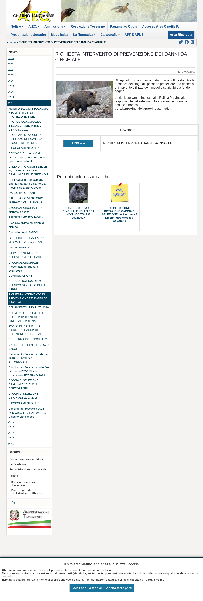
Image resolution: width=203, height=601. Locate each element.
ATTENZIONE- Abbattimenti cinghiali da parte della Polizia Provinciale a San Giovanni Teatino (27, 184)
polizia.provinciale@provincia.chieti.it (142, 108)
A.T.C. (34, 28)
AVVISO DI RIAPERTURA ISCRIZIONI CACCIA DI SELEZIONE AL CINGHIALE (26, 330)
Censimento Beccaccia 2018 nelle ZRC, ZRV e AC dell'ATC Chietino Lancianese (27, 412)
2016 (11, 427)
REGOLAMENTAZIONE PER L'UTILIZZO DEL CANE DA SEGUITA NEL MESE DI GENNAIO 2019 (26, 139)
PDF (80, 143)
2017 (11, 421)
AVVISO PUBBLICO (21, 247)
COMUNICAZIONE (20, 275)
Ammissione (55, 28)
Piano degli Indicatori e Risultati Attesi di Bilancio (26, 491)
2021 (11, 86)
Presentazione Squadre (28, 34)
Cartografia (111, 36)
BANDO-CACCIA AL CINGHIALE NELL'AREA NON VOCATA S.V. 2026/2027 (78, 212)
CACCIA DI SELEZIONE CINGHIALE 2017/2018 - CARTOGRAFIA (24, 384)
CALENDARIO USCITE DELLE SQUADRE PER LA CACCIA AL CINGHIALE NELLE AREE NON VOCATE (28, 170)
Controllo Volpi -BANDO (23, 232)
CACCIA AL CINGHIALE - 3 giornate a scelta (25, 209)
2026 (11, 58)
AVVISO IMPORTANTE (23, 192)
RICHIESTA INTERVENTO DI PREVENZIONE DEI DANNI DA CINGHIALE (28, 298)
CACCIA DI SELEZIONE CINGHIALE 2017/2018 (23, 395)
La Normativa (85, 36)
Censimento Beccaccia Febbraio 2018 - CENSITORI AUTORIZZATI (29, 358)
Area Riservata (181, 34)
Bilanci (14, 475)
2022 (11, 80)
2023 (11, 75)
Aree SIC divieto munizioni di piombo (26, 224)
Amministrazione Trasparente (28, 469)
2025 (11, 64)
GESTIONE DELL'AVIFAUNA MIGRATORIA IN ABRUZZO (26, 240)
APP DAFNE (134, 34)
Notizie (18, 28)
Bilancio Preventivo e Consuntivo (24, 483)
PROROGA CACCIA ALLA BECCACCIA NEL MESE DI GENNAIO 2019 (25, 125)
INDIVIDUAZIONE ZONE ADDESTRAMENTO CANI (25, 255)
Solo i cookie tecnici (87, 588)
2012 (11, 444)
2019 (11, 97)
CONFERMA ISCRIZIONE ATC (28, 339)
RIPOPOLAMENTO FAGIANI (26, 217)
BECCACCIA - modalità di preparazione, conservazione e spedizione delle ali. (28, 157)
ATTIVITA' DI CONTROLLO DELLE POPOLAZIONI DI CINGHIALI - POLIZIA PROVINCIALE (26, 317)
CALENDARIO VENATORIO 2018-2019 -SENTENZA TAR (27, 200)
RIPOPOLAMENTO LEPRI (25, 147)
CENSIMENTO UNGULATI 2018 (29, 307)
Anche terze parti (119, 588)
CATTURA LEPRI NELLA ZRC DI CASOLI (29, 346)
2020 (11, 91)
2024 (11, 69)
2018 (11, 103)
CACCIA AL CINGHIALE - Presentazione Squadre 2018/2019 (24, 266)
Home (12, 42)
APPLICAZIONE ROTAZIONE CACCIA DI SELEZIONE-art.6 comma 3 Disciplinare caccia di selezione (119, 214)
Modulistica (59, 34)
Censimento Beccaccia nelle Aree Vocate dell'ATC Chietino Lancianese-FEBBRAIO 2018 (29, 371)
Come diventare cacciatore (26, 459)
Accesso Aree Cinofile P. (160, 26)
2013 (11, 438)
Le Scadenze (18, 464)
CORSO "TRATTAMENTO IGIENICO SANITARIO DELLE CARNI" (27, 285)
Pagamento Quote (123, 26)
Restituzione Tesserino (88, 26)
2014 (11, 432)
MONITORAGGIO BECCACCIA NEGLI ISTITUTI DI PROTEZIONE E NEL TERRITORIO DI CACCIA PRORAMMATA (28, 112)
